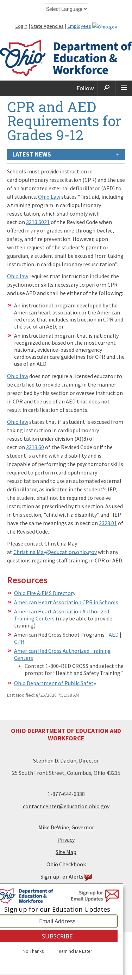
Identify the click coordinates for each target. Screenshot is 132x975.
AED (114, 634)
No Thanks (33, 951)
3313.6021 (38, 221)
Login (21, 26)
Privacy (66, 839)
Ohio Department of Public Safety (55, 683)
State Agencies (47, 26)
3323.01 (108, 523)
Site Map (66, 851)
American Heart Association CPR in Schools (66, 602)
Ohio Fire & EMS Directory (44, 593)
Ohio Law (49, 196)
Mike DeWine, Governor (66, 827)
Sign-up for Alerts (62, 876)
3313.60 (35, 447)
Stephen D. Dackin (54, 760)
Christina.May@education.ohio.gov (55, 551)
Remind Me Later (75, 951)
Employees (79, 26)
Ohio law (17, 276)
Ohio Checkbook (66, 864)
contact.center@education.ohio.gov (66, 806)
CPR (19, 641)
